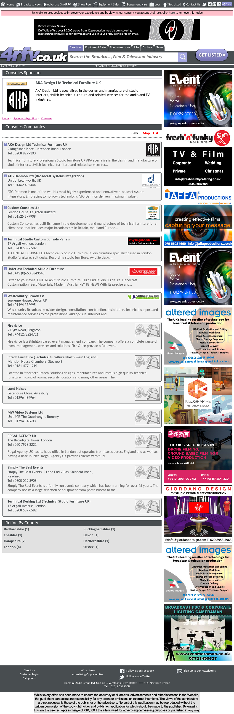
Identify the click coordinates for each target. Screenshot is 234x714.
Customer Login (29, 674)
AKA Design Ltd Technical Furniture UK (68, 83)
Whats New (88, 670)
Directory (75, 47)
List (155, 133)
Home (10, 4)
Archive (147, 47)
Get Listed (174, 4)
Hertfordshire (93, 541)
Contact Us (193, 4)
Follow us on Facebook (140, 671)
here (172, 13)
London (10, 547)
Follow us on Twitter (138, 676)
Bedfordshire (14, 529)
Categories (29, 678)
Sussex (88, 547)
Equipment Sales (109, 4)
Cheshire (10, 535)
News (159, 47)
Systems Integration (25, 118)
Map (146, 133)
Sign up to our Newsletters (200, 671)
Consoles (46, 118)
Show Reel (84, 4)
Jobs (157, 4)
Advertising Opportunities (87, 674)
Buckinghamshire (96, 529)
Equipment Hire (137, 4)
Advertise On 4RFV (59, 4)
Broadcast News (31, 4)
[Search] (182, 57)
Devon (88, 535)
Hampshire (12, 541)
